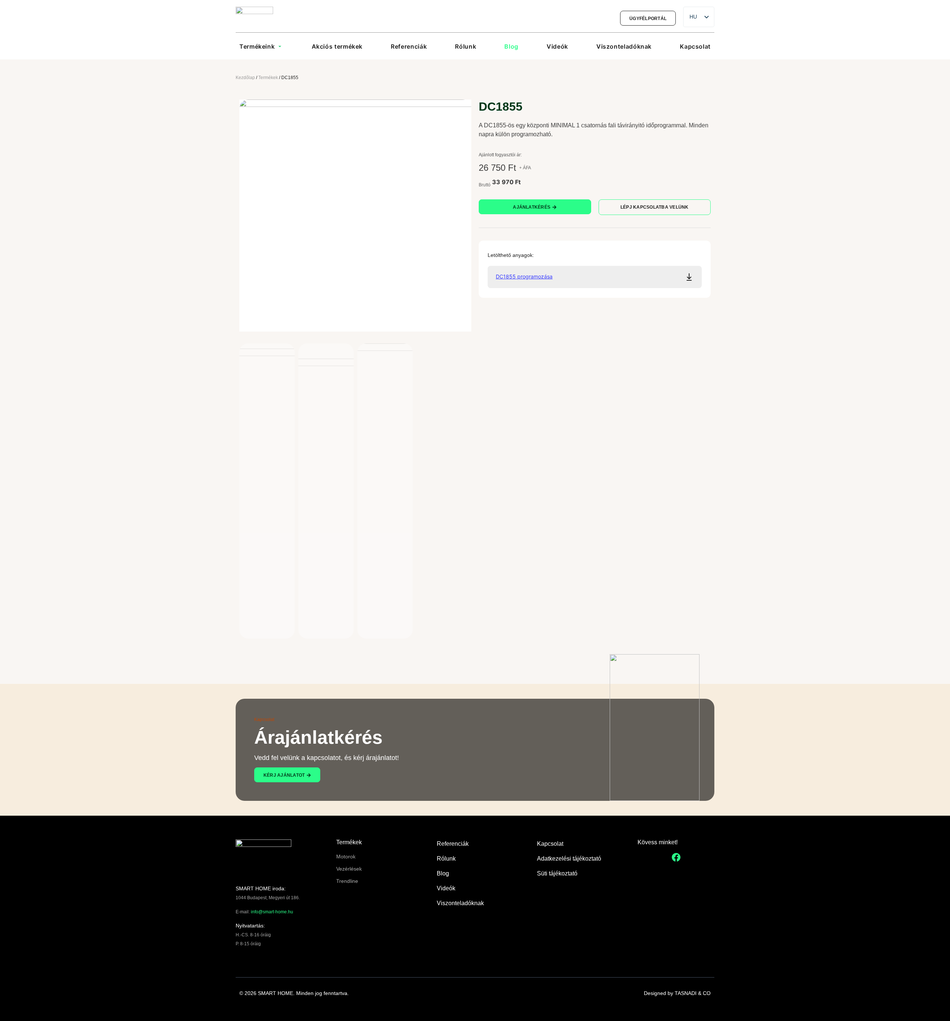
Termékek (268, 77)
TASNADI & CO (693, 993)
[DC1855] (355, 216)
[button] (261, 46)
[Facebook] (676, 857)
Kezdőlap (245, 77)
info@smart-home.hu (272, 911)
